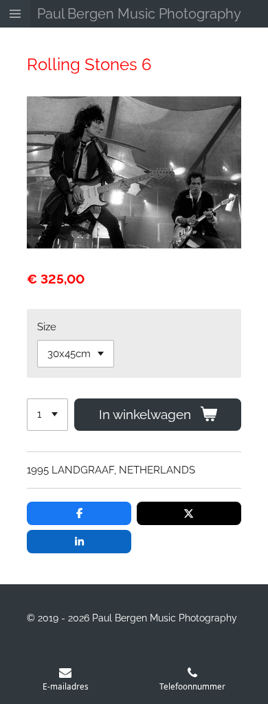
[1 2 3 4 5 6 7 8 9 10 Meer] (47, 414)
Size (46, 327)
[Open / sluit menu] (15, 14)
